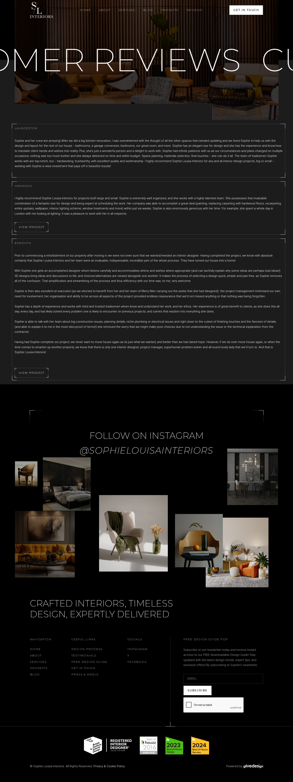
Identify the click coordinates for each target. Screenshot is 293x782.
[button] (104, 10)
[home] (41, 10)
